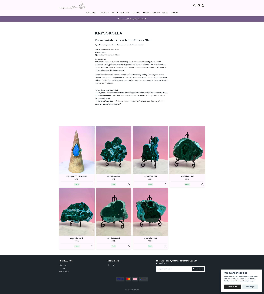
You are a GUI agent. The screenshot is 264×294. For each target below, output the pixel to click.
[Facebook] (109, 265)
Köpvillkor (62, 265)
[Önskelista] (199, 5)
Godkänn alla (232, 287)
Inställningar (250, 287)
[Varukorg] (203, 5)
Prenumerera (198, 269)
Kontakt (62, 268)
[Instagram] (113, 265)
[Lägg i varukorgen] (92, 184)
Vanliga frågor (64, 271)
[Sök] (194, 5)
